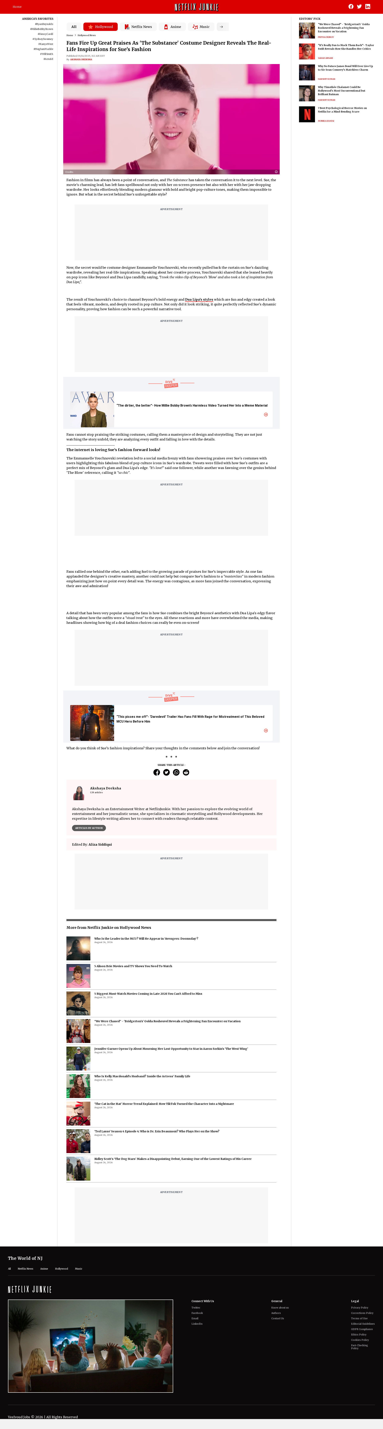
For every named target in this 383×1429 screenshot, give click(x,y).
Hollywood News (87, 35)
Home (17, 7)
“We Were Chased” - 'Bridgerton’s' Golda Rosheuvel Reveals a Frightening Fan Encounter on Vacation (167, 1021)
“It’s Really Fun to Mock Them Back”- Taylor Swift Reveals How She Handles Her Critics (346, 47)
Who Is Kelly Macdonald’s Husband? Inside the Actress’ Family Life (142, 1076)
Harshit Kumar (326, 79)
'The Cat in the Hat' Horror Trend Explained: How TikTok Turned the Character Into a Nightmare (164, 1104)
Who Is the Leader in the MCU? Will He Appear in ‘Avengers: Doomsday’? (146, 938)
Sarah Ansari (325, 58)
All (74, 27)
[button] (277, 172)
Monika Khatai (326, 121)
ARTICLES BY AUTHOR (89, 828)
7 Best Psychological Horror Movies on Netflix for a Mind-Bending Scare (342, 110)
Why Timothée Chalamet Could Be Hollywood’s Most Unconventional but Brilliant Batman (341, 91)
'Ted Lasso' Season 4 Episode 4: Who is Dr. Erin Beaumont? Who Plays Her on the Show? (156, 1131)
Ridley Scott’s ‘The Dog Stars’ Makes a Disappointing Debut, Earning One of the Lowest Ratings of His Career (173, 1159)
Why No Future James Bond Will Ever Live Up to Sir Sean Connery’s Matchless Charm (345, 68)
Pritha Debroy (326, 37)
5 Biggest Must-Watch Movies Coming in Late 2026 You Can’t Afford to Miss (148, 993)
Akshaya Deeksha (81, 59)
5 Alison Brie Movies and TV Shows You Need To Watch (133, 966)
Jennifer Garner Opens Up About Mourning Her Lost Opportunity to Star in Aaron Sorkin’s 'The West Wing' (171, 1049)
